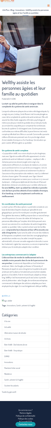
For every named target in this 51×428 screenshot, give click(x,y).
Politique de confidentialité (25, 416)
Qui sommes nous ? (25, 410)
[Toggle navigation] (48, 5)
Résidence (8, 374)
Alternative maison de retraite (15, 333)
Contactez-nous (25, 424)
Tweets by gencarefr (9, 392)
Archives (7, 339)
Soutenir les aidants (11, 385)
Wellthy (11, 188)
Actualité (7, 327)
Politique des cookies (25, 418)
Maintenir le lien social (12, 368)
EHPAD (6, 356)
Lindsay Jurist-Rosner (22, 114)
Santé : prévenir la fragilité (13, 380)
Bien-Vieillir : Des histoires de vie (15, 344)
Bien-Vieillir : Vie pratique (13, 350)
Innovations (8, 362)
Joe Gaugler (18, 266)
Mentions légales (25, 413)
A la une (7, 321)
